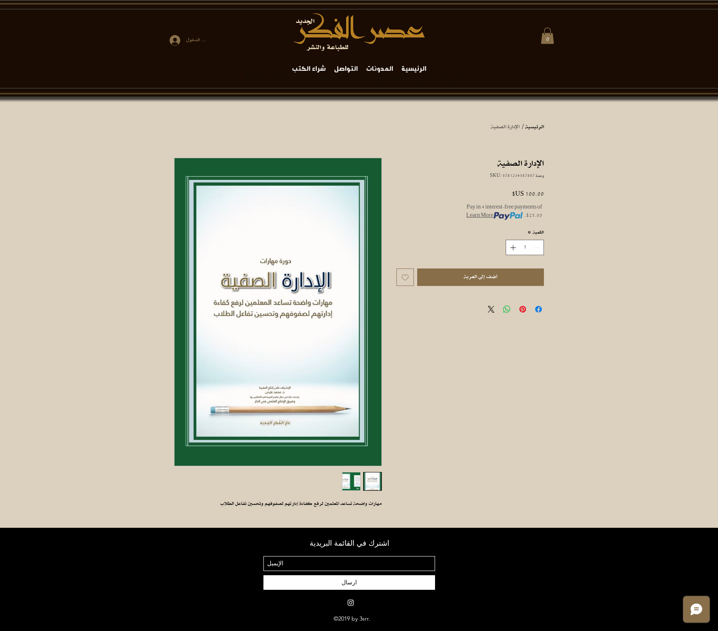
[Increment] (512, 247)
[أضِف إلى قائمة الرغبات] (405, 277)
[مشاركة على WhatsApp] (507, 309)
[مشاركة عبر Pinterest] (523, 309)
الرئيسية (534, 127)
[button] (547, 35)
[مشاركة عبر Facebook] (538, 309)
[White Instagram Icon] (351, 603)
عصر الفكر (359, 29)
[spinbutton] (524, 247)
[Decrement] (537, 247)
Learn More (479, 215)
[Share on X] (491, 309)
